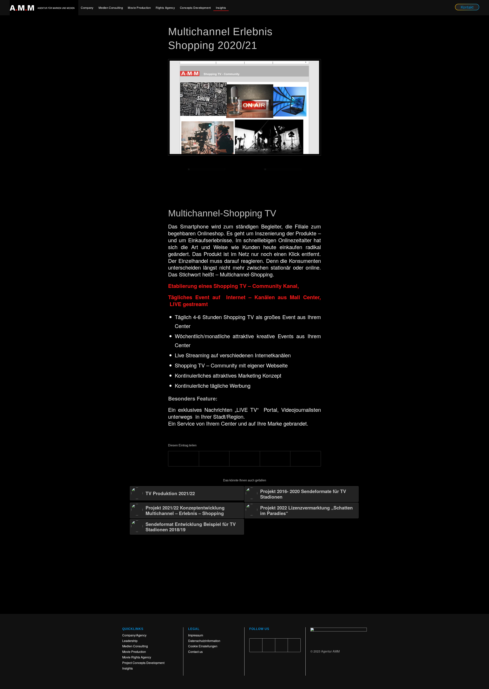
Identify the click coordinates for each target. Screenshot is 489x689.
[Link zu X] (268, 645)
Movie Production (134, 651)
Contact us (195, 651)
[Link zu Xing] (294, 645)
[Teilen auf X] (214, 458)
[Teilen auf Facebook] (183, 458)
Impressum (195, 635)
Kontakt (467, 7)
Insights (127, 668)
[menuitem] (87, 7)
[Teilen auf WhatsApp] (244, 458)
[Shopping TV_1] (244, 107)
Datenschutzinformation (204, 641)
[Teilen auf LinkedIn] (275, 458)
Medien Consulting (135, 646)
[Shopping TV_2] (282, 179)
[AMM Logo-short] (44, 7)
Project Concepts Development (143, 663)
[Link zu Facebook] (255, 645)
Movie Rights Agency (136, 657)
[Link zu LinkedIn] (281, 645)
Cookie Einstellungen (202, 646)
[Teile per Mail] (305, 458)
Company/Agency (134, 635)
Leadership (130, 641)
